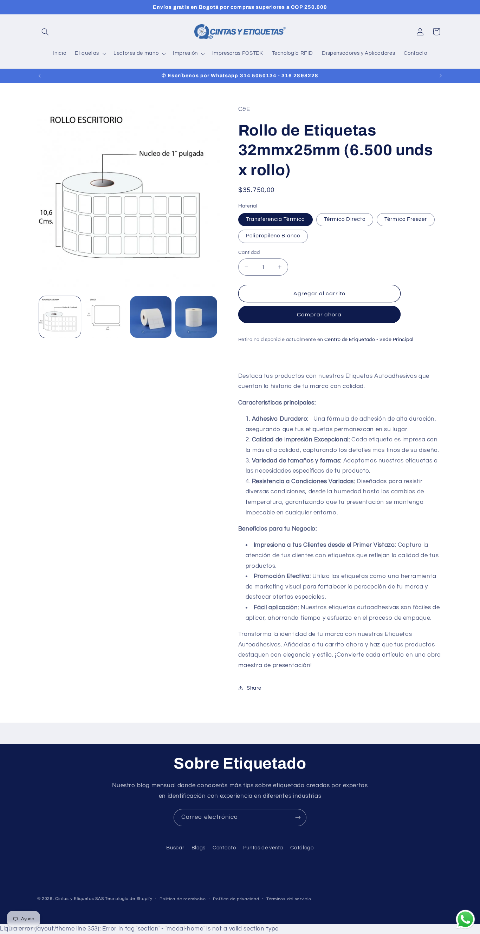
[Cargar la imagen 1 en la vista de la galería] (60, 317)
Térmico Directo (345, 219)
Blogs (199, 847)
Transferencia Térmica (275, 219)
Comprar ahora (319, 314)
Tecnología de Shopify (128, 899)
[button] (45, 32)
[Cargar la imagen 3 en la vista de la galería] (151, 317)
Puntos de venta (263, 847)
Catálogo (301, 847)
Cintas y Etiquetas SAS (79, 899)
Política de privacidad (236, 899)
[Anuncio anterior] (39, 76)
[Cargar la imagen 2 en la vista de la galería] (105, 317)
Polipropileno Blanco (273, 235)
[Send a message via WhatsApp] (465, 919)
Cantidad (249, 252)
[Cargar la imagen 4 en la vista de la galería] (196, 317)
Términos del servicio (288, 899)
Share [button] (254, 687)
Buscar (175, 847)
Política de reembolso (183, 899)
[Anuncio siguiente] (440, 76)
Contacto (224, 847)
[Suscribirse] (298, 817)
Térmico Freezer (405, 219)
